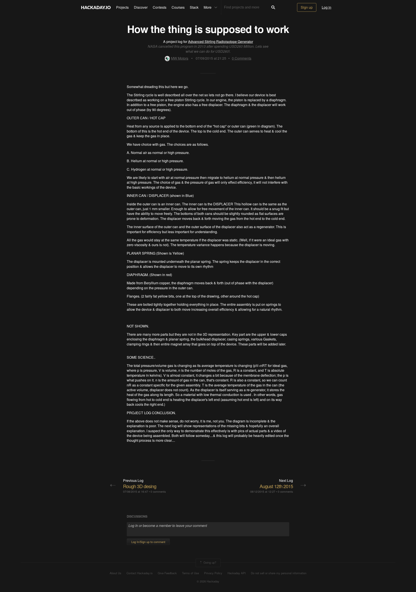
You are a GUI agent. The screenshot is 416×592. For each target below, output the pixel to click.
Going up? (209, 562)
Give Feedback (167, 573)
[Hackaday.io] (96, 7)
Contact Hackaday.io (140, 573)
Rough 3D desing (139, 486)
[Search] (273, 7)
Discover (141, 7)
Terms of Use (190, 573)
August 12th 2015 (276, 486)
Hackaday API (237, 573)
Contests (159, 7)
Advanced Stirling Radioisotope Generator (220, 41)
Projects (122, 7)
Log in (326, 7)
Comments (241, 58)
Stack (194, 7)
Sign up (307, 7)
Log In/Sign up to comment (148, 542)
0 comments (158, 491)
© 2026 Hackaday (208, 581)
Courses (178, 7)
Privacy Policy (213, 573)
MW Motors (179, 58)
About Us (115, 573)
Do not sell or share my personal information (278, 573)
